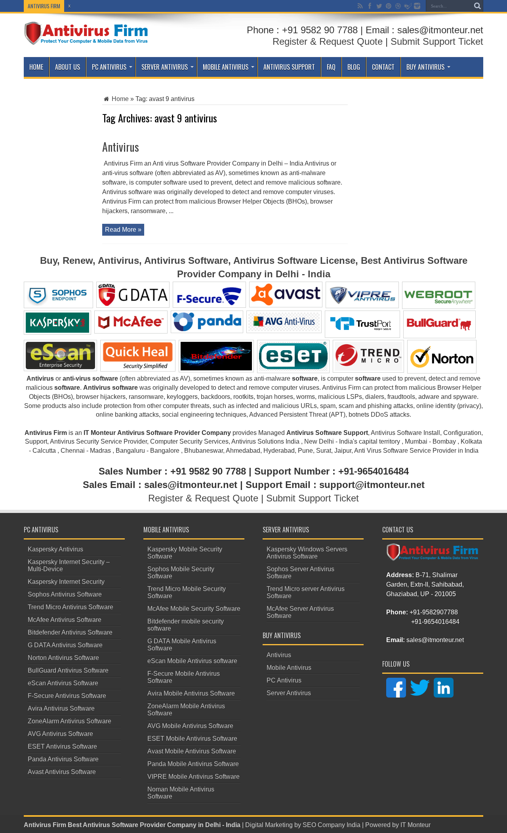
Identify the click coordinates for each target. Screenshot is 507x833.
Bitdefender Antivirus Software (70, 632)
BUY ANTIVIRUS (425, 67)
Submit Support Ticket (437, 41)
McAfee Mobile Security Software (193, 608)
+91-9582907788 (434, 612)
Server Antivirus (164, 67)
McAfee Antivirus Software (64, 619)
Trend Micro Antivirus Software (70, 607)
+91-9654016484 (435, 621)
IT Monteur (415, 825)
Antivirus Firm (45, 825)
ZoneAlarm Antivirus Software (69, 721)
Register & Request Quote (328, 41)
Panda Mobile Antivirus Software (193, 764)
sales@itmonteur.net (435, 640)
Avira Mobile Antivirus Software (191, 693)
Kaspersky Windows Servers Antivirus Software (307, 553)
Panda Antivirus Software (63, 759)
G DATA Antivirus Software (65, 645)
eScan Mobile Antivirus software (192, 661)
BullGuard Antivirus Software (68, 670)
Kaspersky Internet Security (66, 581)
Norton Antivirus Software (63, 657)
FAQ (331, 67)
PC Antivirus (109, 67)
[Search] (477, 6)
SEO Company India (331, 825)
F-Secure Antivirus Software (67, 695)
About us (67, 67)
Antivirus (120, 147)
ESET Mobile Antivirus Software (192, 738)
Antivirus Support (289, 67)
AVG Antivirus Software (60, 733)
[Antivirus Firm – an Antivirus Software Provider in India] (86, 39)
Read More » (123, 229)
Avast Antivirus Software (62, 771)
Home (36, 67)
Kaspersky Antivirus (55, 549)
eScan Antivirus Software (63, 683)
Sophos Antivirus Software (65, 594)
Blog (353, 67)
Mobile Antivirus (225, 67)
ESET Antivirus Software (62, 746)
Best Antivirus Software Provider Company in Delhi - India (154, 825)
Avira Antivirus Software (61, 708)
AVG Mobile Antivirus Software (190, 725)
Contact (383, 67)
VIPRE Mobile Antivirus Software (193, 776)
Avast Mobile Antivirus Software (191, 751)
